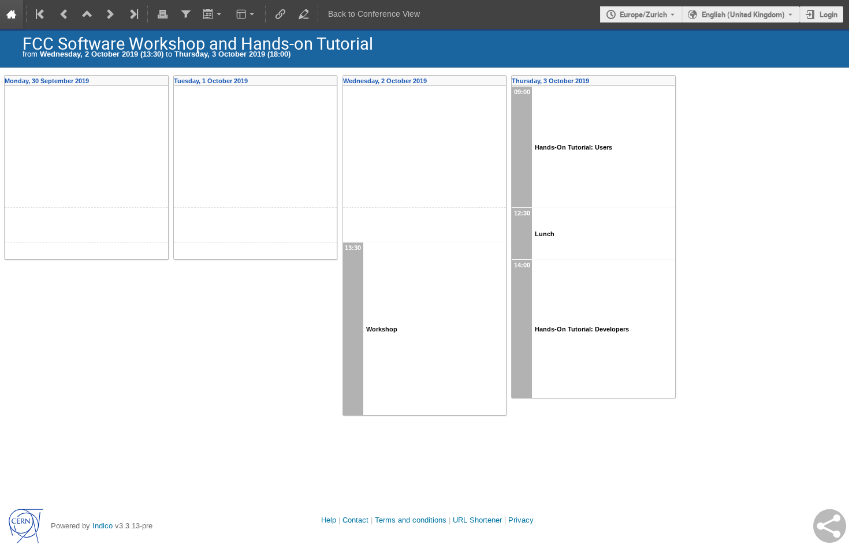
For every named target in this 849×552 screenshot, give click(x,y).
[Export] (213, 14)
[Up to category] (87, 14)
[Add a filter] (185, 14)
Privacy (521, 520)
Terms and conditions (410, 520)
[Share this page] (829, 526)
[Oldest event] (41, 14)
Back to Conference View (374, 14)
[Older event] (64, 14)
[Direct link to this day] (165, 81)
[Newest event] (132, 14)
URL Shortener (477, 520)
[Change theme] (246, 14)
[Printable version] (162, 14)
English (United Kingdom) (743, 14)
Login (828, 14)
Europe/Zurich (643, 14)
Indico (102, 526)
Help (328, 520)
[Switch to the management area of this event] (303, 14)
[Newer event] (110, 14)
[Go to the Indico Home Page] (11, 14)
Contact (355, 520)
